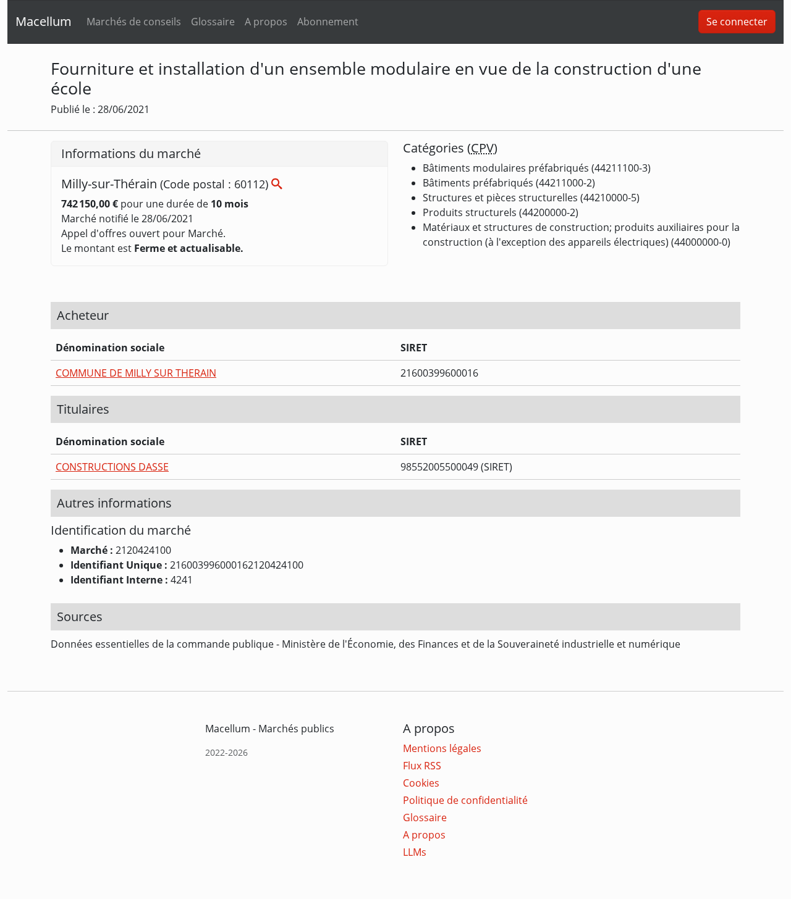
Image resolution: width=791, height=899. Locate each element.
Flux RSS (422, 765)
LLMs (414, 852)
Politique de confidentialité (465, 800)
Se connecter (737, 21)
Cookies (421, 783)
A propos (266, 21)
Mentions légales (442, 748)
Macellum (43, 21)
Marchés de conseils (134, 21)
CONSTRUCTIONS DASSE (112, 467)
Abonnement (327, 21)
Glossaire (213, 21)
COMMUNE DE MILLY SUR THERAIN (136, 373)
